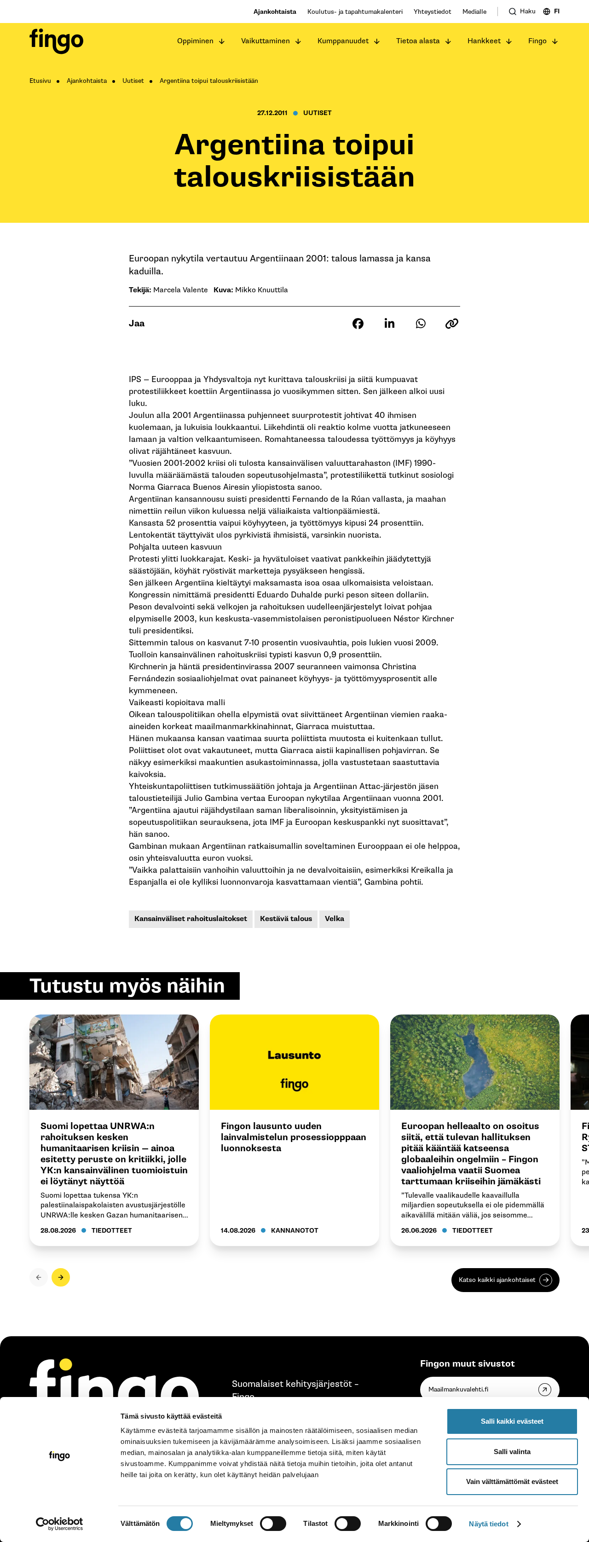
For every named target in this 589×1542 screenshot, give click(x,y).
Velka (334, 919)
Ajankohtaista (275, 11)
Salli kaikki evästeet (512, 1421)
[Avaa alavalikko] (221, 41)
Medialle (474, 11)
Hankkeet (484, 41)
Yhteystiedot (432, 11)
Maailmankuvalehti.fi (458, 1389)
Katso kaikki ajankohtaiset (497, 1279)
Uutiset (133, 80)
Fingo (537, 41)
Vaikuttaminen (265, 41)
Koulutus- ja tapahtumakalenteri (355, 11)
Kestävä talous (286, 919)
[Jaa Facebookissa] (358, 324)
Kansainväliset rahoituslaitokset (190, 919)
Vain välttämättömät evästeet (512, 1481)
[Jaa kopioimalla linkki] (452, 324)
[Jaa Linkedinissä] (389, 324)
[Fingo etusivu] (56, 41)
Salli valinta (512, 1451)
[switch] (273, 1523)
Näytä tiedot (488, 1524)
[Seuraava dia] (61, 1277)
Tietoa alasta (418, 41)
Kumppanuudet (343, 41)
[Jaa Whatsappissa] (420, 324)
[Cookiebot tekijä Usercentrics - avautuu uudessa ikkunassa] (59, 1524)
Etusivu (40, 80)
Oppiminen (195, 41)
